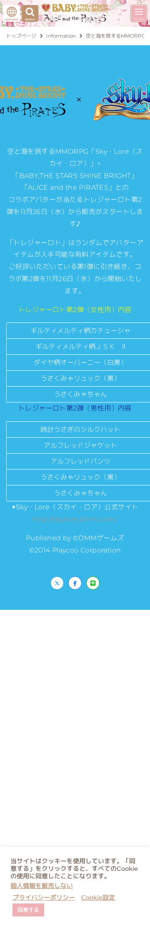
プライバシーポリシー (43, 897)
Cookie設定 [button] (98, 897)
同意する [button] (28, 909)
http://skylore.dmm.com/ (75, 519)
